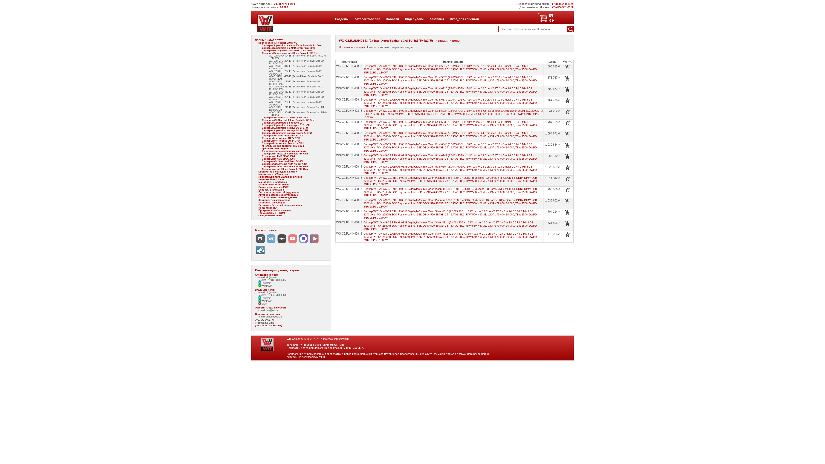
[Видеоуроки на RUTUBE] (260, 243)
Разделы (341, 19)
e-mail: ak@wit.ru (267, 277)
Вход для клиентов (464, 19)
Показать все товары (352, 47)
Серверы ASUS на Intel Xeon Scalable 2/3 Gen (288, 120)
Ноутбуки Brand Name (271, 179)
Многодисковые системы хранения (283, 146)
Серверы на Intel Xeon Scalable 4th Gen (285, 153)
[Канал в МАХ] (303, 243)
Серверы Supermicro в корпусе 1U (282, 122)
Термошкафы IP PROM (271, 213)
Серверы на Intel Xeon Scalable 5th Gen (285, 166)
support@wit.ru (274, 316)
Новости (392, 19)
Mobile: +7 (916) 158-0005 (272, 280)
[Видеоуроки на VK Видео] (314, 243)
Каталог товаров (367, 19)
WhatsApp (266, 286)
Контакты (436, 19)
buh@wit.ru (272, 310)
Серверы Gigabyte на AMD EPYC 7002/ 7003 (287, 50)
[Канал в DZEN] (282, 243)
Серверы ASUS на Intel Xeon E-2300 (282, 135)
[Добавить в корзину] (567, 67)
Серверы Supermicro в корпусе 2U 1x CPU (286, 125)
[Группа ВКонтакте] (271, 243)
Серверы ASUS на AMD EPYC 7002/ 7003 (285, 117)
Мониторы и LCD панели (273, 174)
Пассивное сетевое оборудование (278, 192)
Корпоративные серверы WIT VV (277, 42)
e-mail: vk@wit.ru (267, 292)
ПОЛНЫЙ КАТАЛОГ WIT (269, 40)
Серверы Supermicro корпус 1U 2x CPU (285, 128)
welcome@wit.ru (339, 338)
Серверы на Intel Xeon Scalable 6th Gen (285, 169)
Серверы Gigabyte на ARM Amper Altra (284, 164)
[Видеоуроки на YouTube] (292, 243)
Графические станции (275, 148)
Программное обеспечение (274, 210)
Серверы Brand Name (271, 189)
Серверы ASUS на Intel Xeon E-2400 (282, 161)
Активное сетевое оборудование (278, 195)
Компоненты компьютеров (274, 200)
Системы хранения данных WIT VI (278, 171)
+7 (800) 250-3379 (264, 323)
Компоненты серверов (272, 202)
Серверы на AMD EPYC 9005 (278, 158)
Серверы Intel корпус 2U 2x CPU (281, 140)
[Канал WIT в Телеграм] (260, 254)
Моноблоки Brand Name (272, 182)
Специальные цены (270, 215)
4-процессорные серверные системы (284, 151)
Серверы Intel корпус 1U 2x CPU (281, 138)
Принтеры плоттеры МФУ (273, 187)
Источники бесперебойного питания (280, 205)
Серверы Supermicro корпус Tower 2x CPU (287, 133)
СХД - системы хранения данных (277, 197)
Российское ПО (267, 207)
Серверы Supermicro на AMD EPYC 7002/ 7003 (288, 48)
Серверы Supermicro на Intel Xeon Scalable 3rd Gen (292, 45)
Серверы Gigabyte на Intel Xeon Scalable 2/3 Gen (290, 53)
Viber (264, 304)
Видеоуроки (414, 19)
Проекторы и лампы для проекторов (280, 177)
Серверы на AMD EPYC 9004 (278, 156)
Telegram (266, 283)
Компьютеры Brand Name (273, 184)
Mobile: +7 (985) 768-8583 (272, 295)
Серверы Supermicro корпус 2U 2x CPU (285, 130)
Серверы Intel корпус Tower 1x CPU (283, 143)
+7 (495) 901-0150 (264, 320)
